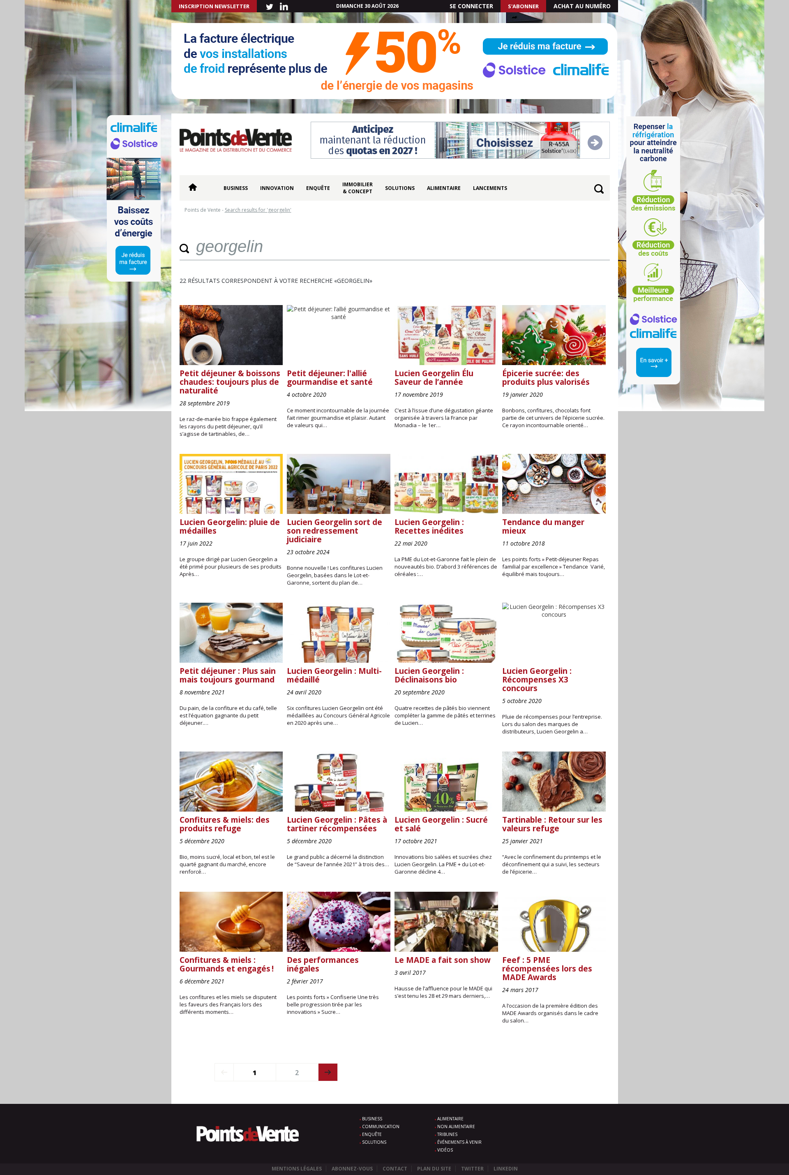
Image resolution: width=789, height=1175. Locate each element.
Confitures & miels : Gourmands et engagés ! (227, 964)
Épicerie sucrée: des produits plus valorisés (546, 377)
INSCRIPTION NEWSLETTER (214, 6)
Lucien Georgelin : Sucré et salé (441, 824)
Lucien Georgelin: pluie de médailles (230, 526)
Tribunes (447, 1134)
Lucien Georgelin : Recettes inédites (429, 526)
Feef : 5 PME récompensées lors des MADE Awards (547, 969)
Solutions (400, 188)
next (328, 1072)
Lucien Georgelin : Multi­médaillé (334, 675)
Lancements (490, 188)
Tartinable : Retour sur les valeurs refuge (552, 824)
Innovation (277, 188)
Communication (380, 1126)
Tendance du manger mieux (543, 526)
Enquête (318, 188)
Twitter (472, 1168)
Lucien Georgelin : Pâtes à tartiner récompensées (337, 824)
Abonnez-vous (352, 1168)
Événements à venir (459, 1142)
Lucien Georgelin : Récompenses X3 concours (537, 680)
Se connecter (471, 6)
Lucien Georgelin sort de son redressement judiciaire (334, 531)
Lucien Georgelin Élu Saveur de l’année (433, 377)
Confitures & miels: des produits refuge (225, 824)
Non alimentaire (456, 1126)
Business (236, 188)
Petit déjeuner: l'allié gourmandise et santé (330, 377)
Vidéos (445, 1150)
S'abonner (523, 6)
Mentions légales (297, 1168)
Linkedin (506, 1168)
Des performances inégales (323, 964)
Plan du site (434, 1168)
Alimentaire (444, 188)
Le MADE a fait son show (442, 960)
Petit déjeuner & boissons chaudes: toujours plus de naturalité (230, 382)
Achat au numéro (582, 6)
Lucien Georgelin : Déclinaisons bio (429, 675)
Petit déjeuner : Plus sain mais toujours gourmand (228, 675)
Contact (395, 1168)
